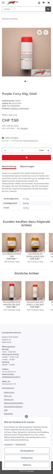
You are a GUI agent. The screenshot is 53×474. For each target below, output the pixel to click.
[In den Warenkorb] (4, 26)
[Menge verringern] (5, 150)
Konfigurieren (27, 458)
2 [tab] (27, 81)
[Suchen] (48, 9)
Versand (24, 128)
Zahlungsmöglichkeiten (13, 403)
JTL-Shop (31, 471)
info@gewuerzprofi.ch (11, 377)
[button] (39, 2)
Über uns (8, 396)
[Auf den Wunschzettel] (46, 32)
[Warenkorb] (48, 2)
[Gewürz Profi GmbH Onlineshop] (12, 3)
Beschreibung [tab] (9, 166)
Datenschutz (9, 392)
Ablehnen (27, 465)
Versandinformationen (13, 406)
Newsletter (8, 413)
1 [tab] (25, 81)
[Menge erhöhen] (48, 150)
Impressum (8, 399)
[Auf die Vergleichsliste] (39, 32)
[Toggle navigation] (3, 1)
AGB (5, 410)
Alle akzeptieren (27, 451)
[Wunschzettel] (43, 2)
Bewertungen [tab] (27, 166)
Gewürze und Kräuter (20, 108)
